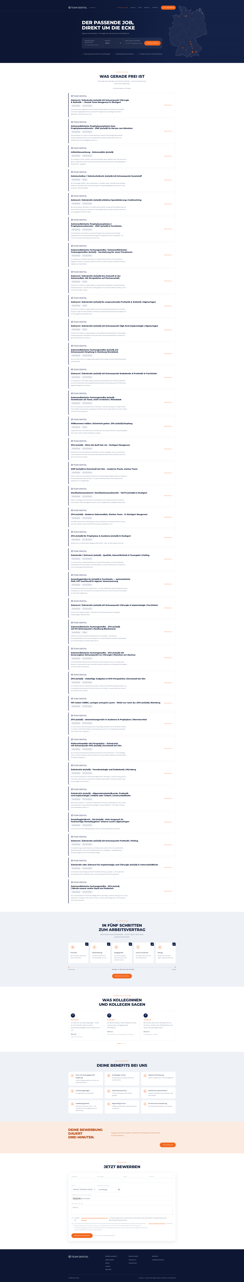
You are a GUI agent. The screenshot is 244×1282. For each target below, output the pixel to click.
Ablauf (133, 7)
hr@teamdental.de (109, 1235)
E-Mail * (125, 1176)
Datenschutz (133, 1263)
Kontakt (155, 7)
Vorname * (74, 1176)
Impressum (132, 1260)
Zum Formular (168, 1145)
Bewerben (108, 1269)
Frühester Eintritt (103, 1185)
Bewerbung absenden (82, 1235)
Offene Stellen (122, 7)
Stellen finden (152, 43)
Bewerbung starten (122, 976)
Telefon (151, 1176)
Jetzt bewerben (168, 7)
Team (139, 7)
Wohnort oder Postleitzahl (89, 41)
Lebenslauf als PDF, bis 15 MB (81, 1195)
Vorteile (147, 7)
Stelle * (74, 1185)
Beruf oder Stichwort (132, 40)
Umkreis (107, 40)
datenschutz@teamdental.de (157, 1223)
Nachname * (101, 1176)
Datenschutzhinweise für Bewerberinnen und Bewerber (94, 1219)
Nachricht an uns (77, 1203)
